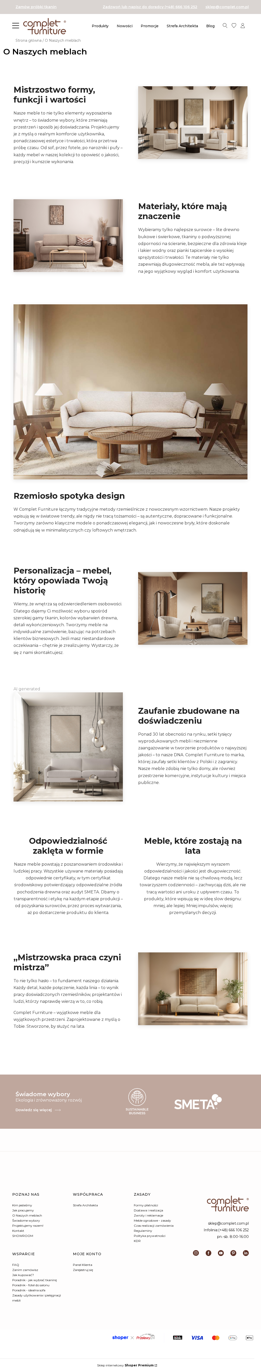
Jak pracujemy (23, 1210)
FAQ (15, 1265)
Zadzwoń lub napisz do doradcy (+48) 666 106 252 (150, 7)
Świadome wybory (26, 1220)
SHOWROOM (22, 1236)
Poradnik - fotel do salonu (30, 1285)
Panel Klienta (82, 1265)
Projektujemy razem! (27, 1225)
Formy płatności (146, 1205)
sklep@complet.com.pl (227, 7)
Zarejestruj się (83, 1270)
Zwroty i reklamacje (148, 1215)
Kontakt (18, 1231)
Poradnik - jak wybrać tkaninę (34, 1280)
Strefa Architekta (85, 1205)
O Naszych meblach (27, 1215)
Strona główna (29, 40)
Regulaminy (143, 1231)
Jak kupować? (23, 1275)
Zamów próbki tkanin (36, 7)
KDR (137, 1241)
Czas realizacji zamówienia (154, 1225)
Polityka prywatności (149, 1236)
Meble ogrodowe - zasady (152, 1220)
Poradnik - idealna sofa (28, 1290)
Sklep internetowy (125, 1365)
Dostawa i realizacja (148, 1210)
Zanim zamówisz (25, 1270)
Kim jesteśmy (22, 1205)
